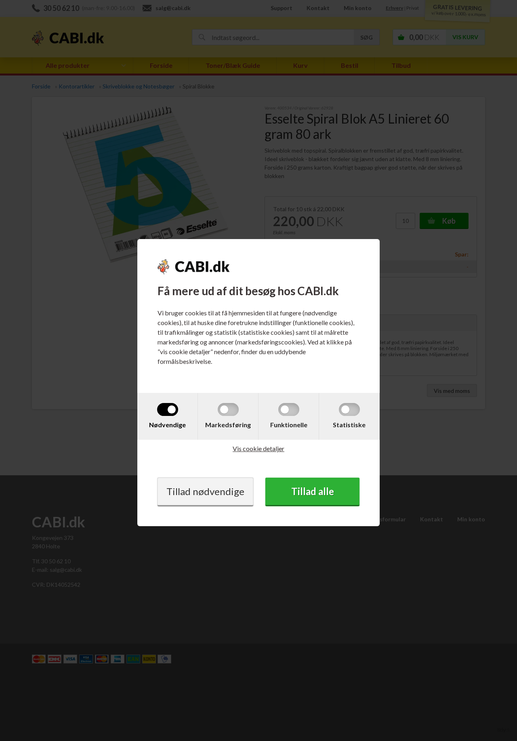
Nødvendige (167, 424)
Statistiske (349, 424)
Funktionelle (288, 424)
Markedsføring (228, 424)
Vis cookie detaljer (258, 448)
